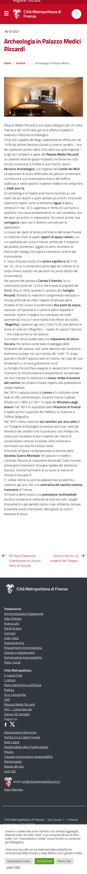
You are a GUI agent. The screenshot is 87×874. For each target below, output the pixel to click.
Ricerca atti (11, 623)
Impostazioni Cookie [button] (18, 861)
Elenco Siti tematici (17, 714)
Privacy (9, 751)
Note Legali (11, 742)
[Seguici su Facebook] (6, 723)
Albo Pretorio (12, 618)
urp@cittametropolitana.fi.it (41, 781)
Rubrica (9, 689)
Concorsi (9, 633)
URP (7, 699)
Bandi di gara (12, 628)
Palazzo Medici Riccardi (19, 704)
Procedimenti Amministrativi (23, 647)
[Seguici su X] (12, 723)
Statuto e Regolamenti (19, 652)
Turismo (20, 63)
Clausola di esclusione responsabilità (28, 756)
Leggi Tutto (13, 867)
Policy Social (12, 662)
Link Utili (10, 771)
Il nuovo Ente (13, 675)
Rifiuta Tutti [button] (64, 861)
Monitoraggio (13, 761)
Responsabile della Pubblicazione (26, 746)
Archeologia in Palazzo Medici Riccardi (42, 45)
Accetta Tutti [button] (44, 861)
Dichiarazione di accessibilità (23, 657)
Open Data (11, 638)
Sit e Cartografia (15, 694)
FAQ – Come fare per (18, 709)
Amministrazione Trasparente (23, 613)
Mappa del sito (14, 766)
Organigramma (14, 642)
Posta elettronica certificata (22, 684)
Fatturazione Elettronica (20, 732)
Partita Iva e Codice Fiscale (22, 737)
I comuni (9, 680)
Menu (6, 14)
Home (7, 63)
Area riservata (13, 789)
